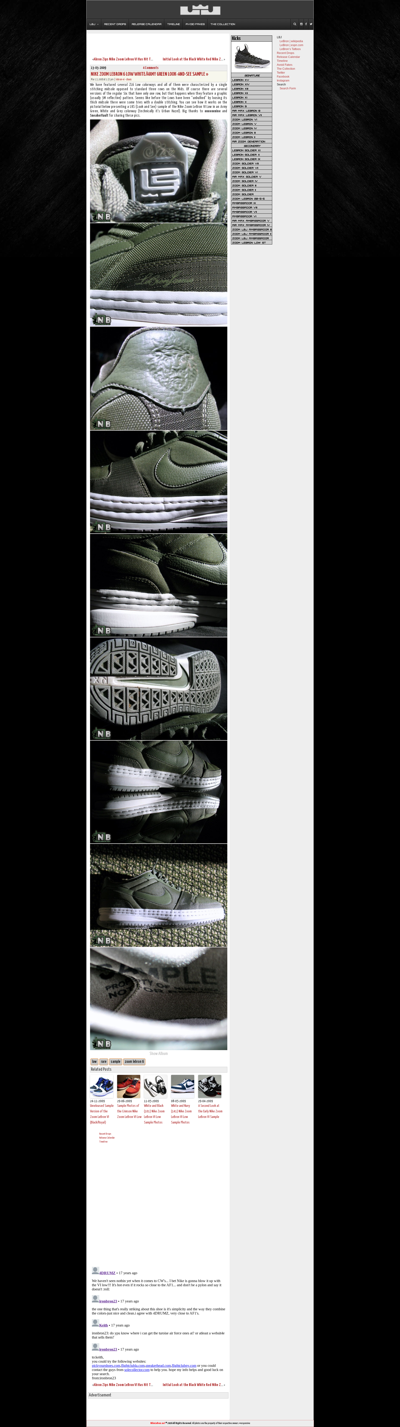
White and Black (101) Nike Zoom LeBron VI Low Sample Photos (154, 1114)
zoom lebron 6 (134, 1062)
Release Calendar (107, 1137)
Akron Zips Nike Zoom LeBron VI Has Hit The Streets (130, 59)
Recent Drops (105, 1134)
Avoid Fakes (284, 64)
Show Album (159, 1053)
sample (115, 1062)
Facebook (283, 76)
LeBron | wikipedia (291, 41)
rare (104, 1062)
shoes (128, 79)
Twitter (281, 72)
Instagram (283, 80)
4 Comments (151, 68)
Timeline (103, 1141)
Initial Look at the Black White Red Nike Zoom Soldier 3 (201, 59)
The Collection (286, 68)
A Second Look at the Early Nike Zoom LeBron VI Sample (210, 1111)
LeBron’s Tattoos (290, 49)
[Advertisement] (158, 42)
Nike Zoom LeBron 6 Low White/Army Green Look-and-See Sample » (149, 74)
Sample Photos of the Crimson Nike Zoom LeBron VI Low (129, 1111)
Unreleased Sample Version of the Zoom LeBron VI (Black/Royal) (102, 1114)
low (94, 1062)
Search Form (288, 88)
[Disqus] (158, 1204)
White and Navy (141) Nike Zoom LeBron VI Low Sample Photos (181, 1114)
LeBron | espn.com (291, 45)
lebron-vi (120, 79)
